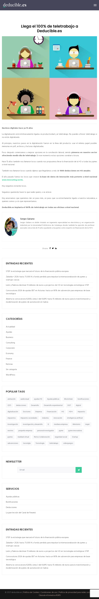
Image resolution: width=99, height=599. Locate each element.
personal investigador (45, 430)
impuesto (81, 411)
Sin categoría (11, 369)
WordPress (10, 374)
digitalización (13, 411)
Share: (45, 248)
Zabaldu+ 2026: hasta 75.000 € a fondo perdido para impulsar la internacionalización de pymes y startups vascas (46, 278)
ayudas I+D (38, 399)
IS (48, 424)
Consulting (10, 342)
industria (45, 418)
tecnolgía (27, 443)
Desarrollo (35, 405)
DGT (69, 405)
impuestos (12, 418)
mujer (87, 424)
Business (9, 337)
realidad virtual (23, 437)
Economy (9, 353)
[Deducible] (15, 5)
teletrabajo (53, 443)
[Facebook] (50, 248)
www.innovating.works (12, 180)
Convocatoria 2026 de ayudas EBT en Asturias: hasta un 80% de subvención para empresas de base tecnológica (48, 292)
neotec (10, 430)
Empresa (38, 411)
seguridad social (61, 437)
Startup (75, 437)
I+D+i (71, 411)
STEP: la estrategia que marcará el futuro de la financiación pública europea (37, 271)
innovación (58, 418)
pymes (10, 437)
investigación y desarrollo (33, 424)
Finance (9, 358)
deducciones (21, 405)
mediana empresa (61, 424)
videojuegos (68, 443)
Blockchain (68, 399)
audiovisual (24, 399)
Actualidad (10, 326)
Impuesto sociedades (29, 418)
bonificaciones (83, 399)
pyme (61, 430)
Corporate (10, 348)
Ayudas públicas (53, 399)
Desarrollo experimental (53, 405)
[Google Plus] (56, 248)
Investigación (13, 424)
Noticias (9, 364)
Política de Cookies (31, 592)
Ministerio (76, 424)
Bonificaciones (12, 502)
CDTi (9, 405)
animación (11, 399)
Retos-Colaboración (42, 437)
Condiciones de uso (49, 592)
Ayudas (9, 332)
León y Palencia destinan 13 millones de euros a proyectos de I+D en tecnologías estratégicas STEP (47, 285)
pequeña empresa (25, 430)
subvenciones (13, 443)
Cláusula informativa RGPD (50, 595)
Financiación (51, 411)
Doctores (26, 411)
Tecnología (40, 443)
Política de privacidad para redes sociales (76, 592)
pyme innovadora (75, 430)
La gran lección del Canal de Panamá (21, 512)
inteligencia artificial (75, 418)
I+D (62, 411)
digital (78, 405)
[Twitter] (53, 248)
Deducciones (11, 507)
